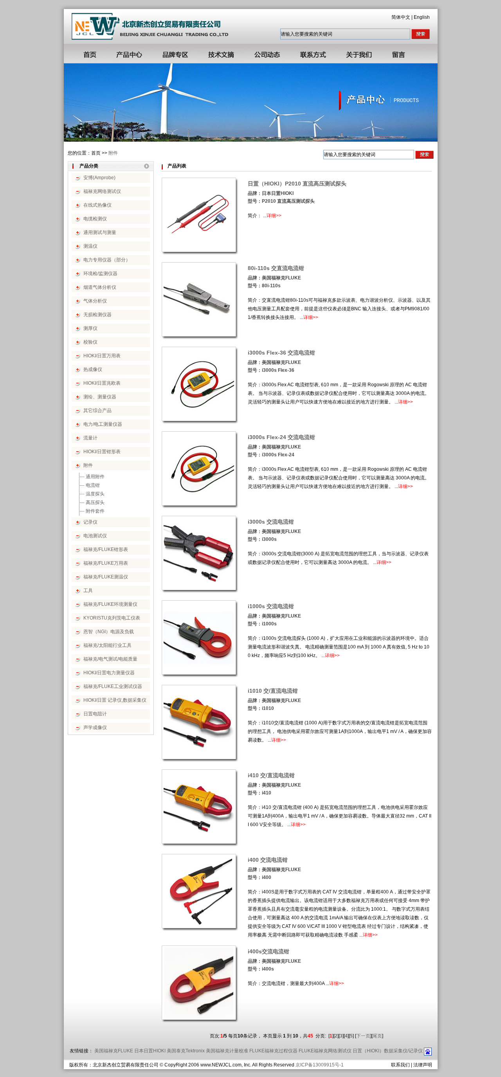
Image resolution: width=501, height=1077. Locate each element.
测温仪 (90, 246)
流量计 (90, 438)
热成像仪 (92, 369)
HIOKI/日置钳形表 (102, 451)
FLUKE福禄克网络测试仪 (325, 1051)
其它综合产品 (97, 410)
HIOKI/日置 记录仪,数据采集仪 (114, 700)
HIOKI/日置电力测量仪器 (109, 672)
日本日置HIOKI (150, 1051)
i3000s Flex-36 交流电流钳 (281, 352)
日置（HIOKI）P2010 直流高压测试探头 (297, 183)
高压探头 (95, 502)
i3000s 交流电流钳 (271, 522)
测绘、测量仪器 (99, 397)
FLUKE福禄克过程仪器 (273, 1051)
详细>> (274, 215)
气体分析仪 (95, 301)
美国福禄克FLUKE (113, 1051)
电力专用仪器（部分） (106, 260)
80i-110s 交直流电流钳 (276, 268)
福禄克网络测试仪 (102, 191)
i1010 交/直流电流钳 (273, 691)
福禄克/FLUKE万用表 (105, 563)
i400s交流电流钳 (268, 951)
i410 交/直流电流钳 (271, 775)
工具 (88, 590)
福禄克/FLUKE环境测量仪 (110, 604)
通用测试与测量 (99, 232)
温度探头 (95, 494)
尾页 (377, 1036)
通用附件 (95, 476)
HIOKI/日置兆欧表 (102, 383)
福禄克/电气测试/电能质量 (110, 659)
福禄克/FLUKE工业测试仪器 (112, 686)
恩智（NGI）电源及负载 (108, 631)
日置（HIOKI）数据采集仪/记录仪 (388, 1051)
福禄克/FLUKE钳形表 (105, 549)
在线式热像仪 (97, 205)
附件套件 (95, 511)
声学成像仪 (95, 727)
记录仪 (90, 522)
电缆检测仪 (95, 219)
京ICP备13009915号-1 (320, 1065)
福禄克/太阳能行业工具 (107, 645)
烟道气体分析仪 (99, 287)
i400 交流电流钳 (268, 860)
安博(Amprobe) (99, 177)
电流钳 (93, 485)
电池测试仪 (95, 535)
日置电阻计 (95, 714)
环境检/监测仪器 (100, 273)
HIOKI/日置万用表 (102, 355)
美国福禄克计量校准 (227, 1051)
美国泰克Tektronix (186, 1051)
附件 (113, 153)
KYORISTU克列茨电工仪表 (111, 618)
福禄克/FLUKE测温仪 (105, 577)
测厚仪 (90, 328)
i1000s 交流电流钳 (271, 606)
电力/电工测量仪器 (102, 424)
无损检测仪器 (97, 314)
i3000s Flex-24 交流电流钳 (281, 437)
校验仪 (90, 342)
